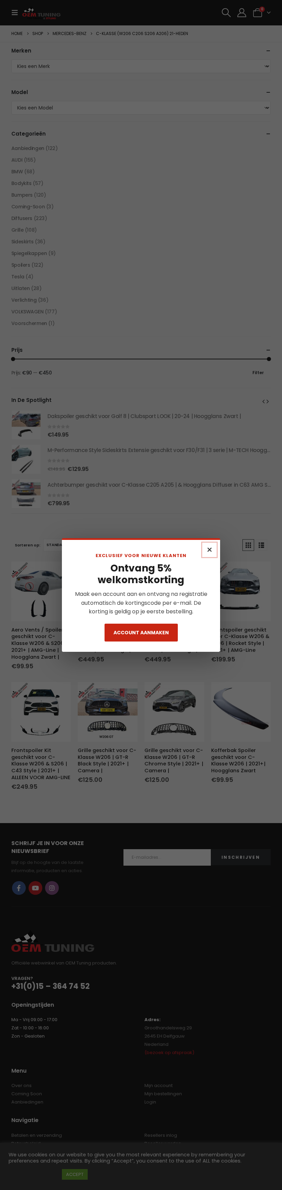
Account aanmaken (141, 632)
